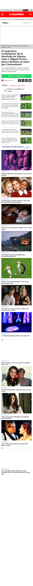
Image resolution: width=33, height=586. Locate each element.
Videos (5, 23)
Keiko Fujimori (8, 10)
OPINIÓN (15, 19)
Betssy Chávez (17, 10)
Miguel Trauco (21, 85)
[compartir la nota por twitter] (26, 80)
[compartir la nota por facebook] (19, 80)
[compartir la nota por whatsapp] (23, 80)
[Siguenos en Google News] (30, 80)
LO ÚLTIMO (4, 19)
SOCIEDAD (29, 19)
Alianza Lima (13, 85)
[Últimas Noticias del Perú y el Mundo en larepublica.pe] (16, 14)
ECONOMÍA (22, 19)
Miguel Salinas (8, 80)
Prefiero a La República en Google (15, 90)
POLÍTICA (9, 19)
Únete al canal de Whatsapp (18, 76)
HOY (1, 10)
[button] (2, 14)
